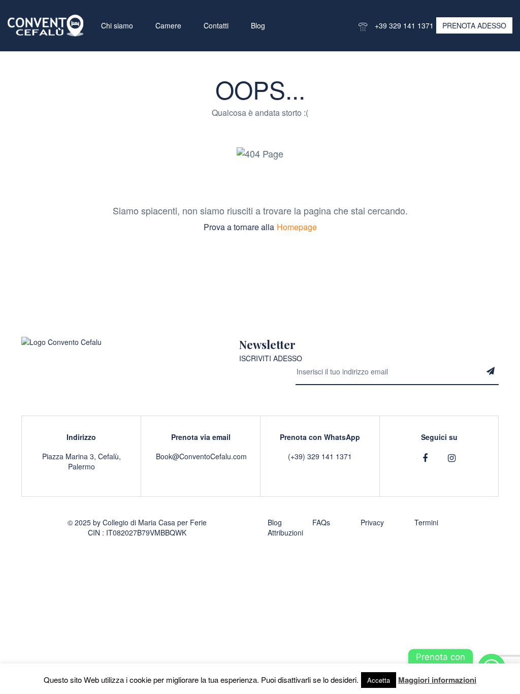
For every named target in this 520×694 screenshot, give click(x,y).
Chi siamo (117, 25)
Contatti (216, 25)
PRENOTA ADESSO (474, 25)
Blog (258, 25)
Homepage (297, 227)
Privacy (372, 522)
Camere (168, 25)
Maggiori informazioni (437, 679)
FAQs (321, 522)
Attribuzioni (285, 532)
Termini (426, 522)
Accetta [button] (378, 680)
